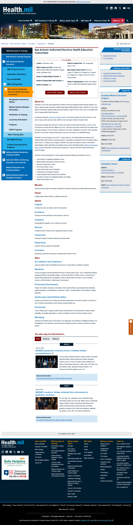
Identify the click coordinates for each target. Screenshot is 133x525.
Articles (86, 444)
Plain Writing (115, 505)
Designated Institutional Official (18, 100)
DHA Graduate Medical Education (15, 62)
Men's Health (71, 494)
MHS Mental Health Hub (74, 459)
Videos (86, 450)
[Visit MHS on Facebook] (115, 9)
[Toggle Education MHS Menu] (56, 21)
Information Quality (89, 505)
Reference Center (100, 21)
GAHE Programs (15, 130)
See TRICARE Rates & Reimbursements (123, 469)
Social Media (87, 455)
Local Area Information (18, 120)
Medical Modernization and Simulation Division (17, 176)
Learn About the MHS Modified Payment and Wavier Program (123, 458)
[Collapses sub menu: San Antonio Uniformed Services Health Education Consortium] (6, 89)
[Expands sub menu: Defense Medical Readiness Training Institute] (4, 152)
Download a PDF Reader (87, 520)
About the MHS (24, 21)
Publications (103, 475)
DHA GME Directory (14, 139)
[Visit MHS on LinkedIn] (111, 9)
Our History (38, 457)
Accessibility (52, 505)
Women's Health (72, 497)
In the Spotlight (88, 452)
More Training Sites (16, 134)
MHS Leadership (39, 444)
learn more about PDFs (104, 520)
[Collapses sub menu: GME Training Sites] (5, 84)
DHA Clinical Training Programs (18, 57)
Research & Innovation (74, 491)
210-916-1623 (110, 177)
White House (62, 509)
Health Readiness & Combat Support (73, 472)
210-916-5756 (110, 136)
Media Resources (89, 458)
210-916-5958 (111, 140)
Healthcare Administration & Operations (75, 467)
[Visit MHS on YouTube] (124, 9)
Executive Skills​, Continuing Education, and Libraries (17, 161)
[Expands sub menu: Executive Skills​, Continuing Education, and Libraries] (4, 160)
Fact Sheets (103, 453)
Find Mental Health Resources (122, 474)
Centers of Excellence (74, 476)
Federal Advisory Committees (39, 453)
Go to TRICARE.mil (122, 444)
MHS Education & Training (44, 21)
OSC (71, 509)
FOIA (61, 505)
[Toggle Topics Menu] (77, 21)
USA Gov (125, 505)
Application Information (16, 74)
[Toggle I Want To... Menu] (122, 21)
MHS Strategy (39, 450)
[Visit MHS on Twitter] (120, 9)
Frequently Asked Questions (105, 463)
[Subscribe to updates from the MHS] (128, 9)
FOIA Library (104, 456)
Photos (86, 447)
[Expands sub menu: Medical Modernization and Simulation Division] (4, 175)
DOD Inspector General (73, 505)
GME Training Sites (14, 84)
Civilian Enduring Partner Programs (17, 146)
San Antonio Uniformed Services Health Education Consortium (18, 92)
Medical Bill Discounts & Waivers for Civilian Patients (75, 483)
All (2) (38, 339)
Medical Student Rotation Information (19, 108)
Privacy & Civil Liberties (74, 488)
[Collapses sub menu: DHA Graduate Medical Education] (4, 61)
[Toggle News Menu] (90, 21)
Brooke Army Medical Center (57, 117)
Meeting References (106, 467)
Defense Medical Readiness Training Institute (17, 153)
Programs (13, 124)
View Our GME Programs (55, 92)
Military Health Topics (68, 21)
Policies (102, 470)
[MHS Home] (14, 448)
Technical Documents (106, 481)
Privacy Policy (17, 505)
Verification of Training (18, 115)
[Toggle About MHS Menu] (31, 21)
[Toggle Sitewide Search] (127, 21)
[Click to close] (130, 321)
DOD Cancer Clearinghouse (72, 450)
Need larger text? (125, 44)
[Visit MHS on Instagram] (107, 9)
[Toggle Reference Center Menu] (108, 21)
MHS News (85, 21)
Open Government (103, 505)
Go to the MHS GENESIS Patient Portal (124, 452)
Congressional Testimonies (104, 450)
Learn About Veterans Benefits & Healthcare (123, 464)
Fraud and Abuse (40, 505)
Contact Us (38, 463)
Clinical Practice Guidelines (105, 445)
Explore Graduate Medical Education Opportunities (124, 483)
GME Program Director (16, 69)
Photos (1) (55, 339)
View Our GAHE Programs (78, 92)
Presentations (104, 473)
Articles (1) (46, 339)
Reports (102, 478)
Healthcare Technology (74, 479)
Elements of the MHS (41, 447)
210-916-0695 (108, 144)
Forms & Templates (106, 459)
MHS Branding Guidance (42, 460)
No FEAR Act (28, 505)
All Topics (70, 446)
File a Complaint (121, 487)
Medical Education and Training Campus (15, 168)
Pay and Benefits (14, 79)
